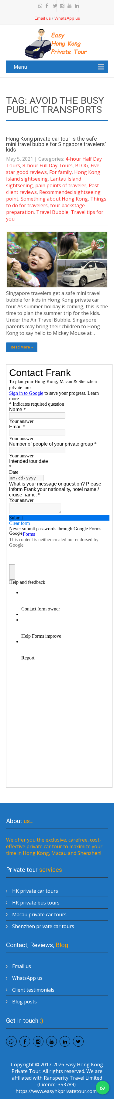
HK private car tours (35, 891)
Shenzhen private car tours (43, 926)
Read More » (22, 347)
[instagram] (61, 6)
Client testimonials (33, 989)
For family (60, 172)
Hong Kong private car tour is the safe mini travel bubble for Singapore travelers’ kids (56, 144)
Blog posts (24, 1001)
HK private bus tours (36, 902)
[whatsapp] (39, 6)
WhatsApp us (67, 18)
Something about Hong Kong (54, 198)
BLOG (81, 165)
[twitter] (53, 6)
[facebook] (46, 6)
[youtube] (68, 6)
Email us (42, 18)
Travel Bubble (52, 212)
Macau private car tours (39, 914)
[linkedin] (75, 6)
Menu (20, 67)
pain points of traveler (60, 185)
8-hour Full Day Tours (47, 165)
